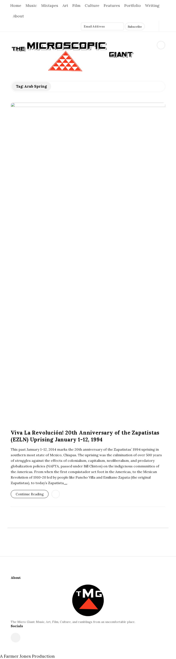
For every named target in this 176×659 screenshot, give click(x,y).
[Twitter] (148, 26)
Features (112, 5)
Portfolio (132, 5)
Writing (152, 5)
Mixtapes (49, 5)
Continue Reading (30, 494)
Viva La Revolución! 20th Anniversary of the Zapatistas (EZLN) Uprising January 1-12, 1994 (85, 436)
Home (15, 5)
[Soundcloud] (153, 26)
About (18, 16)
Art (65, 5)
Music (31, 5)
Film (76, 5)
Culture (92, 5)
